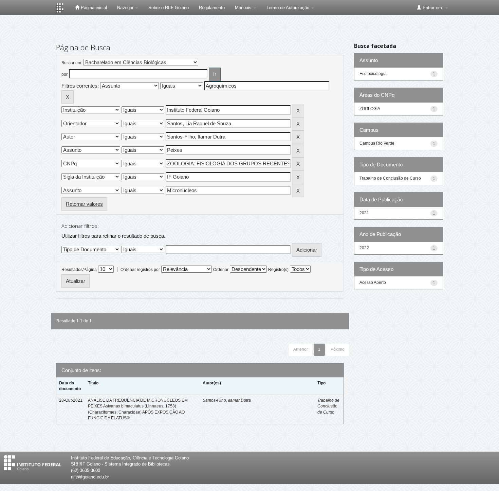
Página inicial (93, 7)
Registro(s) (278, 269)
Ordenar (220, 269)
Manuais (244, 7)
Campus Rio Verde (376, 143)
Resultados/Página (79, 269)
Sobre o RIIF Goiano (168, 7)
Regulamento (212, 7)
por (64, 74)
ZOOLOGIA (369, 108)
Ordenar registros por (140, 269)
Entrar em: (433, 7)
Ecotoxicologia (373, 73)
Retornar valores (84, 204)
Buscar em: (71, 62)
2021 (364, 213)
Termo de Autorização (288, 7)
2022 (364, 248)
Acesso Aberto (372, 282)
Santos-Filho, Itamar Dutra (227, 400)
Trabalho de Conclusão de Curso (328, 406)
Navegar (126, 7)
